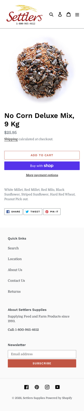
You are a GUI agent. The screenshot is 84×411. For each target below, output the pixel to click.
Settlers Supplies (34, 397)
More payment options (42, 175)
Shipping (11, 139)
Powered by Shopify (59, 397)
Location (15, 259)
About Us (15, 270)
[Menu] (77, 14)
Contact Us (16, 281)
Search (13, 248)
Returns (14, 291)
